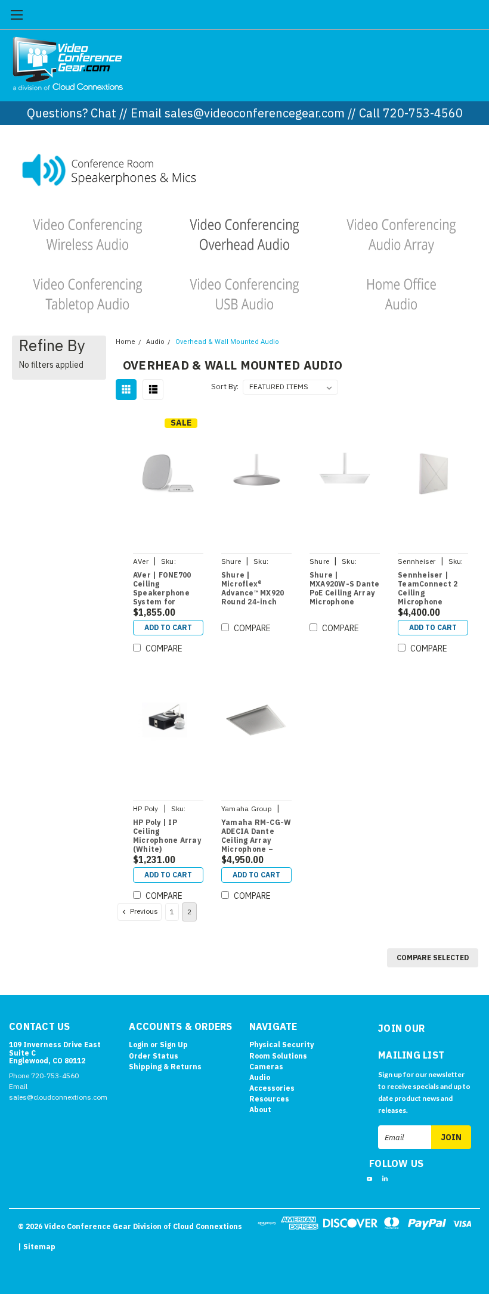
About (260, 1109)
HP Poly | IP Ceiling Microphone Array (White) (167, 836)
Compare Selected (433, 957)
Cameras (266, 1066)
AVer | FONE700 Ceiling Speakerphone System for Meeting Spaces (164, 588)
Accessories (272, 1088)
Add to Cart (168, 627)
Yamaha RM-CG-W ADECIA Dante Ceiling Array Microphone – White (256, 836)
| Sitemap (36, 1246)
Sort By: (225, 386)
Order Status (153, 1056)
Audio (155, 342)
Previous (143, 911)
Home (125, 342)
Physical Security (281, 1044)
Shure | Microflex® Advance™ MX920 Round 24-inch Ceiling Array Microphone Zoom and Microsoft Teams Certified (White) (255, 588)
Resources (269, 1099)
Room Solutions (278, 1056)
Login (138, 1044)
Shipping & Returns (165, 1066)
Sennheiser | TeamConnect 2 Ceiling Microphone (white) (427, 588)
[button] (245, 169)
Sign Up (174, 1044)
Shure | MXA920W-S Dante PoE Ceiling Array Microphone (345, 588)
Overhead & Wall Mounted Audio (227, 342)
